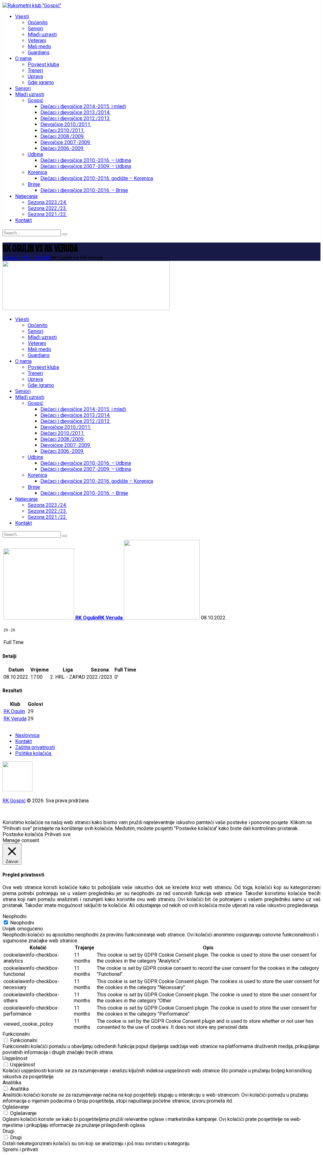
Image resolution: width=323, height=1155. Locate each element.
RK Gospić (14, 801)
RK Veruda (14, 719)
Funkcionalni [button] (16, 1034)
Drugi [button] (8, 1131)
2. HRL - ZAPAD (33, 258)
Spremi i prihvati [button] (20, 1149)
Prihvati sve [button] (57, 834)
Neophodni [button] (14, 916)
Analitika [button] (12, 1083)
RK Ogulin (14, 711)
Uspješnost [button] (15, 1058)
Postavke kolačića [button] (23, 834)
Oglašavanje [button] (16, 1107)
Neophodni (22, 923)
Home (9, 258)
